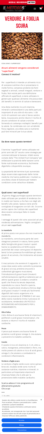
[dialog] (22, 415)
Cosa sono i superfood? (11, 63)
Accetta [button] (21, 420)
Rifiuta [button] (21, 425)
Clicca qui (6, 388)
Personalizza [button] (21, 430)
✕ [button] (41, 400)
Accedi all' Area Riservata (22, 3)
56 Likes (7, 395)
